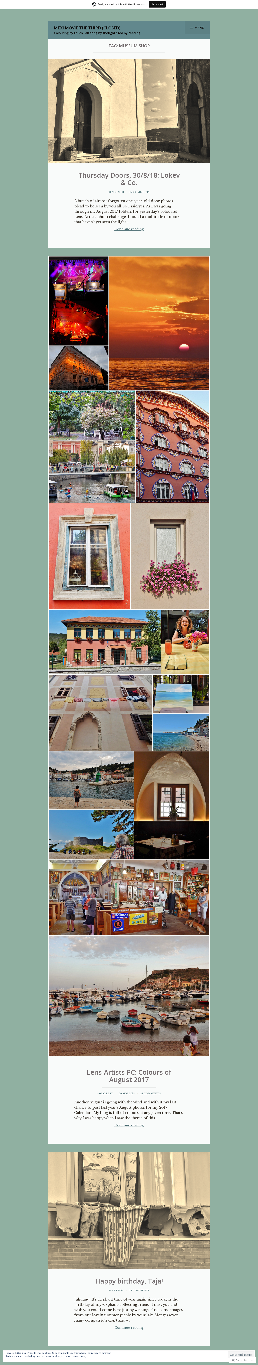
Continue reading (109, 229)
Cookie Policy (79, 1356)
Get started (157, 4)
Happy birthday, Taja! (129, 1280)
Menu (199, 28)
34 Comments (140, 192)
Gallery (106, 1093)
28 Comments (150, 1093)
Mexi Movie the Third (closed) (87, 28)
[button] (78, 278)
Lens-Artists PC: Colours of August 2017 (129, 1076)
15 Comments (139, 1290)
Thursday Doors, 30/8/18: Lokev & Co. (129, 178)
